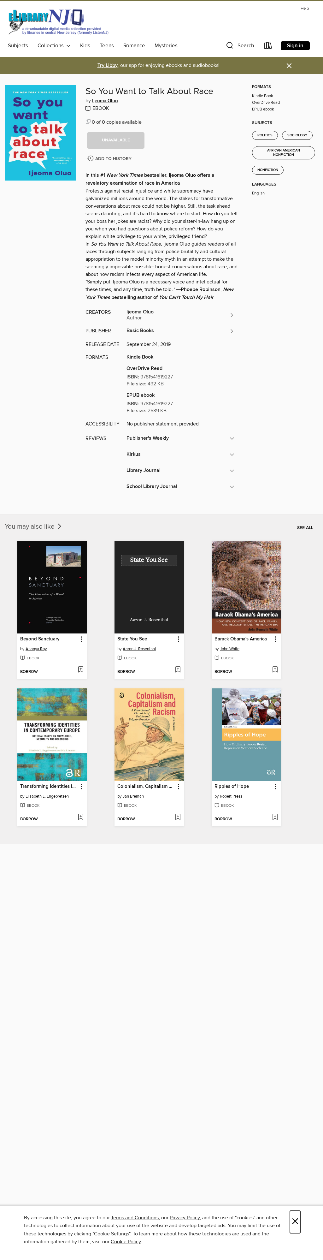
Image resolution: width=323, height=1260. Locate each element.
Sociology (297, 135)
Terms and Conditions (135, 1218)
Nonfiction (267, 170)
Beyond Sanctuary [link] (40, 639)
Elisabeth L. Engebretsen (47, 796)
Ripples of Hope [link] (231, 786)
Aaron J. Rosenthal (139, 648)
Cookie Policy (126, 1242)
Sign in (295, 45)
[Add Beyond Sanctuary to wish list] (81, 670)
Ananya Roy (36, 648)
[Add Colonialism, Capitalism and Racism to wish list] (178, 817)
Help (305, 8)
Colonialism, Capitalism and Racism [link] (146, 786)
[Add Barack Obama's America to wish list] (275, 670)
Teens (107, 45)
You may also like (30, 527)
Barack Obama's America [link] (240, 639)
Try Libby (107, 65)
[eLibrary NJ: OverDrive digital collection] (58, 21)
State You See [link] (132, 639)
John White (229, 648)
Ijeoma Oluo (105, 101)
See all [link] (305, 528)
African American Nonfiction (283, 152)
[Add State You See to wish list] (178, 670)
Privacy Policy (185, 1218)
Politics (265, 135)
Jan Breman (133, 796)
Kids (85, 45)
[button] (239, 47)
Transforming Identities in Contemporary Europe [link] (49, 786)
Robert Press (231, 796)
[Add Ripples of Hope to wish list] (275, 817)
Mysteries (166, 45)
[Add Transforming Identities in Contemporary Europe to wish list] (81, 817)
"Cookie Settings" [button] (111, 1234)
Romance (134, 45)
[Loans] (268, 47)
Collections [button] (52, 45)
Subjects (18, 45)
